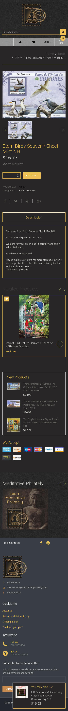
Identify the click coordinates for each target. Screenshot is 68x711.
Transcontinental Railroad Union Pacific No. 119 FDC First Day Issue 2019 (40, 405)
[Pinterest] (48, 543)
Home (49, 54)
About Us (7, 610)
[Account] (20, 42)
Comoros (31, 190)
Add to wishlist (12, 164)
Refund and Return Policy (15, 616)
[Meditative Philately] (34, 14)
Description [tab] (34, 217)
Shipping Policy (10, 621)
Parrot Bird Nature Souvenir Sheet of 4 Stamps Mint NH (29, 344)
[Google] (38, 201)
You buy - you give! (12, 627)
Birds (62, 54)
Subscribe (11, 689)
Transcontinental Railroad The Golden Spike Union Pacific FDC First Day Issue (40, 387)
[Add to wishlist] (6, 299)
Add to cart (32, 175)
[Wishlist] (33, 42)
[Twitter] (15, 201)
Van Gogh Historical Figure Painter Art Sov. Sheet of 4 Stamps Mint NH (41, 422)
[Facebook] (4, 201)
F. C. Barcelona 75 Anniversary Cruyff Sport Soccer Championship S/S (46, 696)
